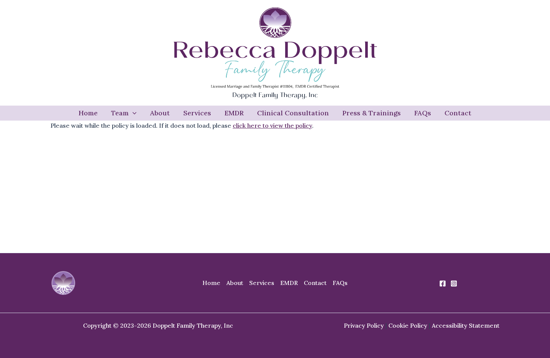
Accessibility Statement (465, 325)
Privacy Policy (364, 325)
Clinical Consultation (293, 113)
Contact (457, 113)
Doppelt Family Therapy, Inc (275, 96)
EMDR (234, 113)
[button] (133, 113)
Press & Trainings (371, 113)
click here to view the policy (272, 125)
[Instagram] (453, 283)
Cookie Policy (407, 325)
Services (197, 113)
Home (88, 113)
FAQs (422, 113)
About (160, 113)
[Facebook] (442, 283)
